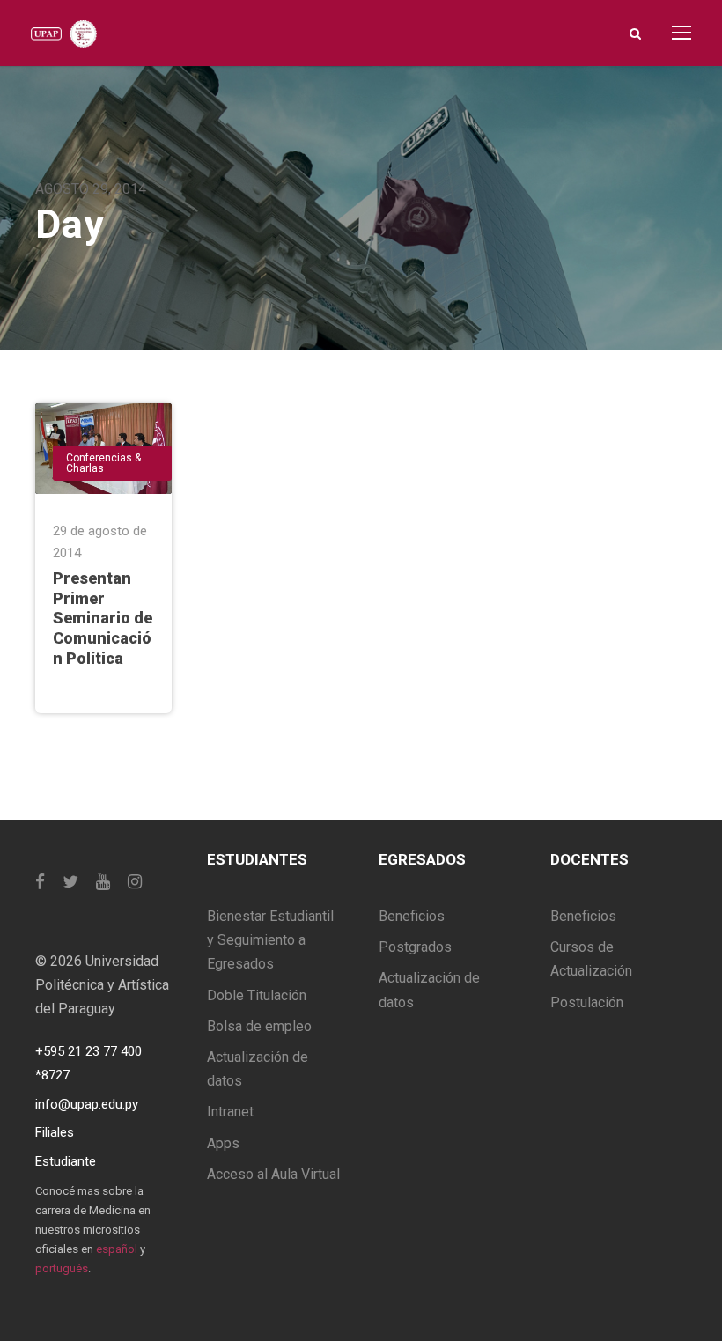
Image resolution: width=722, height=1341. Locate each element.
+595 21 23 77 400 (88, 1051)
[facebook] (40, 882)
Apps (223, 1143)
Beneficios (412, 916)
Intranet (230, 1111)
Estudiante (65, 1161)
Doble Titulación (256, 995)
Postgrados (415, 947)
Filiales (54, 1132)
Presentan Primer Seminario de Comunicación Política (102, 618)
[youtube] (103, 882)
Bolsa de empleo (259, 1026)
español (116, 1249)
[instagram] (135, 882)
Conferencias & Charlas (103, 463)
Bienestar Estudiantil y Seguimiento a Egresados (270, 940)
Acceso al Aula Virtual (273, 1174)
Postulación (586, 1002)
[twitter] (70, 882)
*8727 (52, 1075)
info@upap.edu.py (86, 1104)
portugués (61, 1268)
